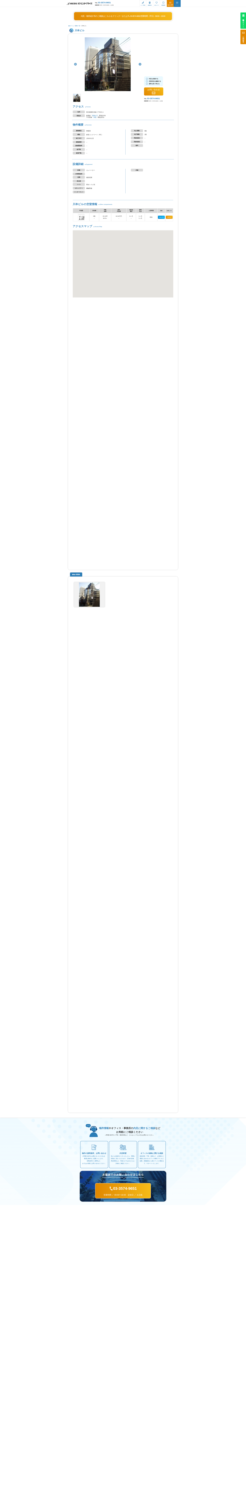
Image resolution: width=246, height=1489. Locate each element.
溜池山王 (95, 115)
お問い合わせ (153, 90)
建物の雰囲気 (76, 574)
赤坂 (94, 117)
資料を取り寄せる (154, 83)
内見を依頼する (153, 78)
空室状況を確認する (155, 81)
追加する (169, 217)
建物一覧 (77, 25)
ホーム (72, 25)
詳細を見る (161, 217)
